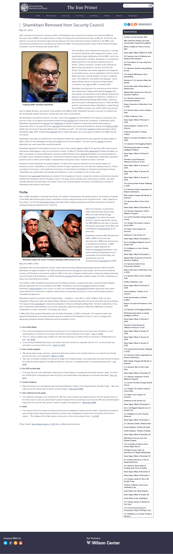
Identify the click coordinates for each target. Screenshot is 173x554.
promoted (99, 250)
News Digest (132, 16)
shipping (70, 121)
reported (53, 132)
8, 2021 (95, 416)
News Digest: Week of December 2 (137, 254)
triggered (91, 129)
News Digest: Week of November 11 (137, 472)
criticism (46, 123)
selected (84, 154)
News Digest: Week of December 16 (137, 207)
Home (38, 16)
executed (56, 126)
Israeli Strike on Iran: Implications (136, 498)
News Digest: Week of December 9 (137, 239)
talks (59, 141)
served (86, 286)
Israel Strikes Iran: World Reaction (136, 491)
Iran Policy (94, 16)
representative (35, 289)
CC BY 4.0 (54, 424)
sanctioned (81, 289)
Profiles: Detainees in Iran (133, 116)
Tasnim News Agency (40, 424)
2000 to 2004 (112, 126)
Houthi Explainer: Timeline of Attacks (137, 431)
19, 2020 (31, 340)
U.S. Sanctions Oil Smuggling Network (138, 144)
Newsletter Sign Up (145, 24)
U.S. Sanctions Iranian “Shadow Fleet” (137, 423)
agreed (100, 141)
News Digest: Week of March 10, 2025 (138, 53)
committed (39, 304)
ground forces (104, 229)
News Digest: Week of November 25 (137, 434)
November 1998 (76, 389)
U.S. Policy (80, 16)
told (87, 84)
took (36, 151)
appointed (93, 151)
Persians (108, 91)
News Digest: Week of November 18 (137, 456)
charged (72, 118)
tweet (79, 148)
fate (31, 132)
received (68, 276)
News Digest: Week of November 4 (137, 475)
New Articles (51, 16)
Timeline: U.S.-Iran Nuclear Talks (135, 37)
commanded (104, 261)
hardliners (58, 123)
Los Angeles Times (47, 202)
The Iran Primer (82, 7)
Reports (119, 16)
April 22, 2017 (59, 345)
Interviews (66, 16)
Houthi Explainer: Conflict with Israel (137, 427)
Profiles (107, 16)
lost (77, 270)
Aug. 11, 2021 (97, 334)
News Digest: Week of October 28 (136, 494)
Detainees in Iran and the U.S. (135, 235)
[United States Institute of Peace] (33, 7)
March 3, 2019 (57, 356)
